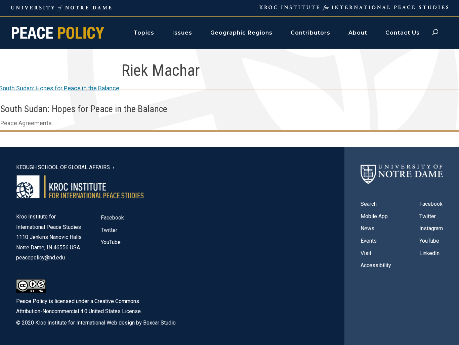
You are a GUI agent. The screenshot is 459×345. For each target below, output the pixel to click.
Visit (366, 253)
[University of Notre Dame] (402, 174)
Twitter (109, 230)
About (357, 33)
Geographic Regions (241, 33)
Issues (182, 33)
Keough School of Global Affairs (63, 167)
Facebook (112, 217)
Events (369, 241)
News (367, 228)
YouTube (111, 242)
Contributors (310, 33)
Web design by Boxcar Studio (141, 322)
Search (369, 204)
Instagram (431, 228)
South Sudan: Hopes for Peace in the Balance (83, 108)
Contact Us (402, 33)
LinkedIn (429, 253)
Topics (143, 33)
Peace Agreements (26, 123)
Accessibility (376, 265)
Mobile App (374, 216)
